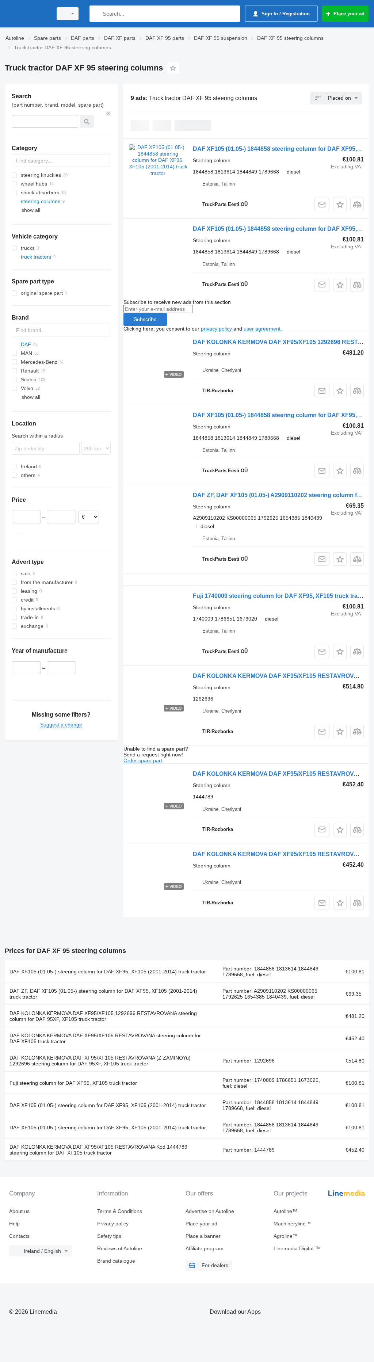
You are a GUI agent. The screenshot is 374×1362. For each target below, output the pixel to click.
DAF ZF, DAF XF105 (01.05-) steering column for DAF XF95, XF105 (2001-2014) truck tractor (103, 994)
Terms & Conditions (119, 1211)
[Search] (96, 13)
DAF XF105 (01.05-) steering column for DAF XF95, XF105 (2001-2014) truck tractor (107, 971)
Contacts (19, 1236)
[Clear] (108, 113)
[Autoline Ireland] (27, 14)
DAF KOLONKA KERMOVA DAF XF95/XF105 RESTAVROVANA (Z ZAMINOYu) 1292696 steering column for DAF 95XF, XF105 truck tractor (100, 1061)
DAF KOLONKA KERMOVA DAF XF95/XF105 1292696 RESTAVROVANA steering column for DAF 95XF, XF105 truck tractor (103, 1016)
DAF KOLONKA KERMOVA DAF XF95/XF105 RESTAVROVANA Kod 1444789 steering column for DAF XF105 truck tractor (98, 1150)
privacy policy (216, 329)
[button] (340, 204)
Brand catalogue (116, 1261)
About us (19, 1211)
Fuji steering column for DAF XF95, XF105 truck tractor (73, 1083)
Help (14, 1223)
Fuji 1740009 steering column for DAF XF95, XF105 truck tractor (281, 596)
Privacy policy (113, 1223)
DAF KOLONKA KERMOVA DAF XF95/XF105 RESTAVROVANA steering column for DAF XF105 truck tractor (105, 1038)
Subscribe (145, 319)
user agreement (262, 329)
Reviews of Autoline (119, 1248)
